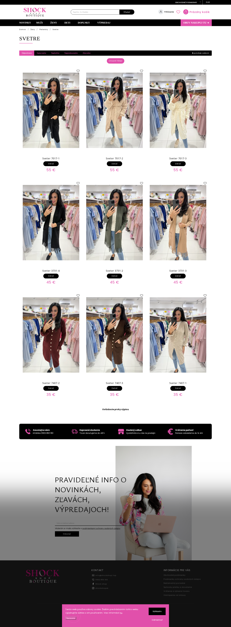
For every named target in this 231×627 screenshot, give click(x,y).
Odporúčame (27, 53)
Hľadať (127, 12)
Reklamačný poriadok (174, 583)
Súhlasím (157, 611)
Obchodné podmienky (186, 2)
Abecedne (87, 53)
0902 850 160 (101, 580)
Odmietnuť (157, 619)
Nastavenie (70, 618)
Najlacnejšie (41, 53)
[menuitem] (26, 22)
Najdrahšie (55, 53)
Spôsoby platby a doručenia (178, 587)
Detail (51, 163)
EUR (208, 2)
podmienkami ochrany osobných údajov (101, 528)
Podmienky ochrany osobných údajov (182, 579)
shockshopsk (101, 588)
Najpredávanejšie (71, 53)
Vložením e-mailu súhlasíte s (87, 528)
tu (121, 612)
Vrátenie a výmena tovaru (177, 591)
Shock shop (101, 584)
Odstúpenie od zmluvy (175, 595)
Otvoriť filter (115, 60)
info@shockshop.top (105, 575)
